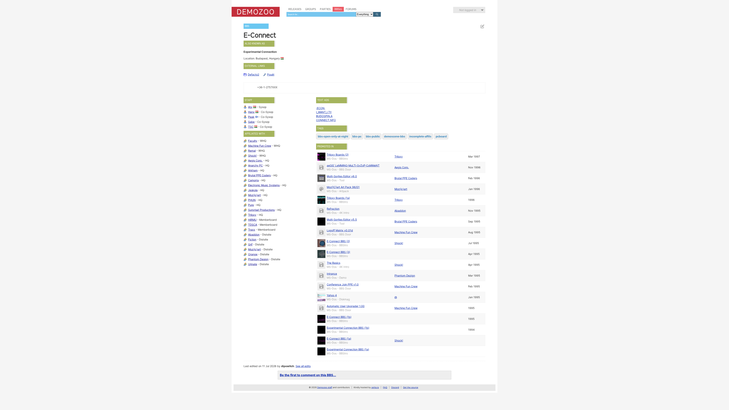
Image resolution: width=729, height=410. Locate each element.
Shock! (252, 155)
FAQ (385, 387)
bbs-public (373, 136)
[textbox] (321, 14)
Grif (250, 244)
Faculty (252, 140)
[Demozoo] (256, 12)
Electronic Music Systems (264, 185)
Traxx (251, 229)
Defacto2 (253, 74)
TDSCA (252, 224)
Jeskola (253, 190)
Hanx (251, 112)
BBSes (338, 9)
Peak (251, 116)
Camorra (253, 180)
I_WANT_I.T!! (323, 112)
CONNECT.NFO (326, 120)
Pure (251, 205)
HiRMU (252, 219)
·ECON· (320, 108)
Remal (252, 150)
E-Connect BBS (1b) (339, 317)
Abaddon (254, 234)
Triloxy (252, 214)
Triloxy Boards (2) (338, 154)
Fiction (252, 239)
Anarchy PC (255, 165)
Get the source (410, 387)
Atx (250, 107)
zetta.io (375, 387)
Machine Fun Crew (259, 145)
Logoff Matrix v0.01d (340, 230)
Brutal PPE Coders (259, 175)
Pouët (270, 74)
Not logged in (467, 10)
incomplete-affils (420, 136)
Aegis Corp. (255, 160)
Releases (294, 9)
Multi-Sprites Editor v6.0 (342, 176)
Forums (351, 9)
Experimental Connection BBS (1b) (348, 327)
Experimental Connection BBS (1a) (348, 349)
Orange (252, 254)
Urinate (252, 264)
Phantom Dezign (404, 275)
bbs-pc (356, 136)
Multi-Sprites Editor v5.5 (342, 219)
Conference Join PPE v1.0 (343, 284)
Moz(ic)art (254, 195)
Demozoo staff (324, 387)
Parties (325, 9)
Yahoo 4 (332, 295)
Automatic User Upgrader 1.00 (345, 306)
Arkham (253, 170)
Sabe (251, 121)
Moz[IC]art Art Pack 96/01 (343, 187)
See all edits (303, 366)
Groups (310, 9)
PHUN (252, 200)
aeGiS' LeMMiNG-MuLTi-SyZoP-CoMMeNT (353, 165)
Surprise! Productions (261, 209)
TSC (250, 126)
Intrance (332, 273)
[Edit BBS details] (482, 26)
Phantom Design (258, 259)
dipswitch (287, 366)
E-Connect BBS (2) (338, 241)
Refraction (333, 208)
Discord (395, 387)
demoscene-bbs (394, 136)
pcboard (441, 136)
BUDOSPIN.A (324, 116)
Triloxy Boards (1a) (338, 197)
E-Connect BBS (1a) (339, 338)
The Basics (333, 262)
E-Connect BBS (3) (338, 252)
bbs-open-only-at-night (333, 136)
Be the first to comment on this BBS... (308, 375)
